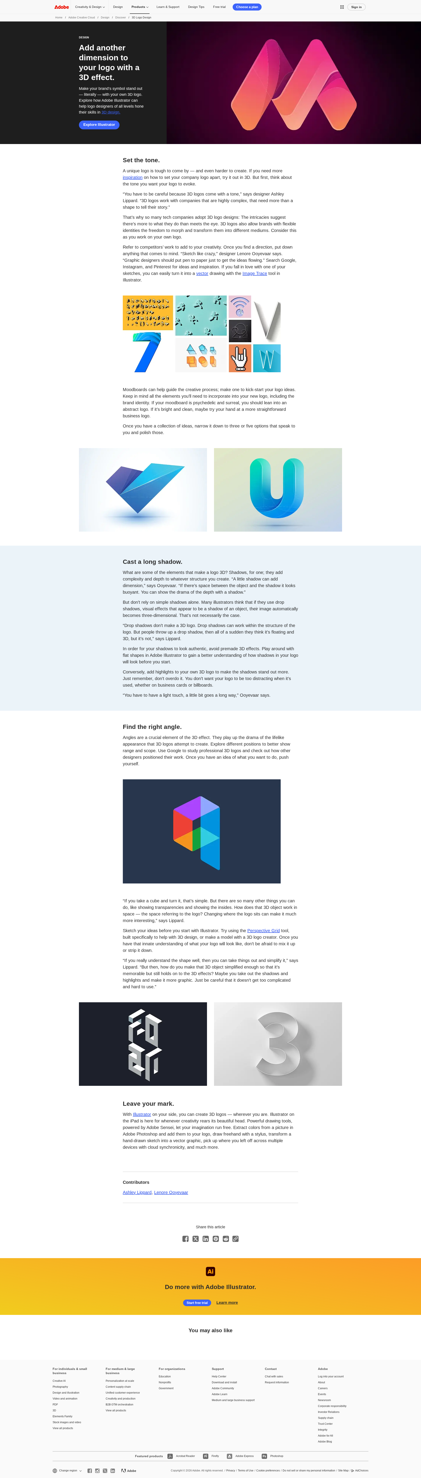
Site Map (343, 1470)
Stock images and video (67, 1422)
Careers (323, 1388)
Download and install (224, 1382)
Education (165, 1376)
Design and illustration (66, 1392)
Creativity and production (121, 1398)
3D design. (111, 112)
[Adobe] (62, 7)
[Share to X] (196, 1239)
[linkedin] (113, 1471)
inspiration (133, 177)
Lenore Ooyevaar (171, 1192)
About (321, 1382)
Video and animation (65, 1398)
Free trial (219, 7)
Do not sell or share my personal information (309, 1470)
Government (166, 1388)
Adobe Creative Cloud (81, 17)
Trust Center (325, 1423)
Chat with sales (274, 1376)
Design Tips (196, 7)
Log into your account (331, 1376)
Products (138, 7)
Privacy (230, 1470)
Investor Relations (328, 1412)
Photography (60, 1386)
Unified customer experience (123, 1392)
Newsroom (324, 1400)
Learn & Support (168, 7)
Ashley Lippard (137, 1192)
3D (54, 1410)
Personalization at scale (120, 1380)
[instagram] (97, 1471)
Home (58, 17)
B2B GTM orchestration (119, 1404)
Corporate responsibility (332, 1406)
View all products (63, 1428)
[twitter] (105, 1471)
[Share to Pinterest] (216, 1239)
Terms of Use (245, 1470)
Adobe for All (325, 1435)
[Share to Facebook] (185, 1239)
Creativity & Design (88, 7)
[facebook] (89, 1471)
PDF (55, 1404)
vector (202, 273)
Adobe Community (223, 1388)
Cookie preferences (268, 1470)
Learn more (227, 1302)
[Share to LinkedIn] (206, 1239)
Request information (277, 1382)
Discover (120, 17)
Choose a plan (247, 7)
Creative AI (59, 1380)
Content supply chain (118, 1386)
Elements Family (62, 1416)
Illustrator (142, 1114)
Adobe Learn (219, 1394)
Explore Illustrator (99, 125)
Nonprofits (165, 1382)
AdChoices (361, 1470)
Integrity (322, 1429)
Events (322, 1394)
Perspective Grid (263, 930)
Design (118, 7)
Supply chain (326, 1417)
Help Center (219, 1376)
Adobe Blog (325, 1441)
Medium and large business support (232, 1400)
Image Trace (255, 273)
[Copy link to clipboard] (235, 1239)
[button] (342, 7)
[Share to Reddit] (226, 1239)
